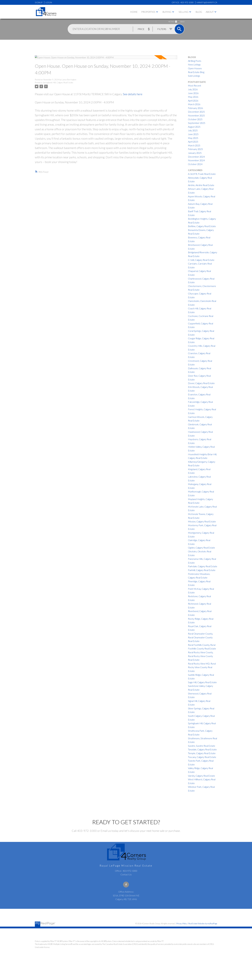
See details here (132, 94)
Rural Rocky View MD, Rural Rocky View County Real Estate (202, 667)
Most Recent (194, 85)
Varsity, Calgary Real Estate (201, 775)
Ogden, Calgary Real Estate (201, 547)
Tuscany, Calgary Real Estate (202, 757)
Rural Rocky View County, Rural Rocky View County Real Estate (200, 656)
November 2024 (196, 160)
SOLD (182, 21)
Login (49, 2)
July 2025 (193, 130)
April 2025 (193, 141)
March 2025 (194, 145)
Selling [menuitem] (183, 11)
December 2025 (196, 111)
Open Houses (195, 68)
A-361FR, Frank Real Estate (202, 173)
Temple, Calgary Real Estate (202, 753)
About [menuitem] (210, 11)
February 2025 (195, 149)
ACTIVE (171, 21)
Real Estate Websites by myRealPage (202, 923)
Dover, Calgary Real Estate (201, 383)
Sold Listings (194, 75)
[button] (126, 884)
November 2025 (196, 115)
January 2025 (195, 152)
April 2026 (193, 100)
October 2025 (195, 119)
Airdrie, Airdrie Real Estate (201, 185)
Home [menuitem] (134, 11)
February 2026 (195, 108)
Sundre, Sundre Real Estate (201, 745)
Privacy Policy (181, 923)
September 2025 (196, 123)
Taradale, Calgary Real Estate (202, 749)
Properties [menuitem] (148, 11)
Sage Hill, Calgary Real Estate (202, 682)
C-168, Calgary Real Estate (201, 259)
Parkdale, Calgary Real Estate (202, 566)
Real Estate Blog (196, 72)
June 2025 (193, 134)
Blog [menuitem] (199, 11)
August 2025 (194, 126)
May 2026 (193, 96)
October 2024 (195, 164)
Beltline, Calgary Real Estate (202, 226)
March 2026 (194, 104)
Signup (38, 2)
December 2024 (196, 156)
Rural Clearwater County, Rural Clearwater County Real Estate (200, 637)
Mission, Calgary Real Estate (202, 521)
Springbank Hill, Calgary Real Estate (58, 82)
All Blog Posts (194, 60)
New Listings (194, 64)
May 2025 (193, 138)
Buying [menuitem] (166, 11)
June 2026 (193, 93)
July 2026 (193, 89)
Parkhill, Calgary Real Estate (201, 570)
